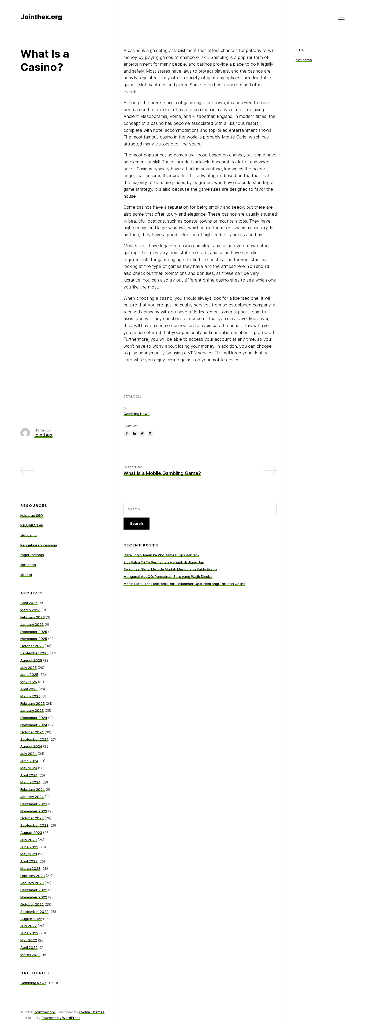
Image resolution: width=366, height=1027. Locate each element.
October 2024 (32, 732)
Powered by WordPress (61, 1017)
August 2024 (31, 746)
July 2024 (28, 753)
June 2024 (29, 761)
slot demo (304, 60)
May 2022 (28, 940)
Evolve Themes (91, 1012)
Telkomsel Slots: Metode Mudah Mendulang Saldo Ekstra (170, 569)
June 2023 (29, 847)
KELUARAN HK (31, 525)
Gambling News (137, 413)
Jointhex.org (44, 1012)
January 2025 (32, 710)
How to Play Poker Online (76, 473)
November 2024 (33, 725)
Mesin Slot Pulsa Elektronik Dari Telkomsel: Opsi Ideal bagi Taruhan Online (184, 584)
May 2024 (28, 768)
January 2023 (32, 883)
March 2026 (30, 610)
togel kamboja (32, 555)
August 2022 (31, 919)
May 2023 (28, 854)
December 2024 (33, 717)
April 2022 (29, 947)
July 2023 (28, 840)
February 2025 (32, 703)
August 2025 (31, 660)
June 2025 (29, 674)
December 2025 (33, 631)
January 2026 (32, 624)
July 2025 (28, 667)
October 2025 (32, 646)
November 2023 (33, 811)
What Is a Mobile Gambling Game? (162, 473)
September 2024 (34, 739)
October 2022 (32, 904)
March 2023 (30, 868)
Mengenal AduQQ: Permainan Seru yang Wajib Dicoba (168, 576)
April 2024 (29, 775)
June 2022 (29, 933)
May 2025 (28, 682)
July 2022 (28, 926)
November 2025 (33, 638)
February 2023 (32, 876)
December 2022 (33, 890)
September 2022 (34, 911)
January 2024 (32, 796)
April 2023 (29, 861)
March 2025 (30, 696)
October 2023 (32, 818)
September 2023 (34, 825)
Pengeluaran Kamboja (38, 545)
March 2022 (30, 955)
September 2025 (34, 653)
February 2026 (32, 617)
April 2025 (29, 689)
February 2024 (32, 789)
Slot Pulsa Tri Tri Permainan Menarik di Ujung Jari (164, 562)
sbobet (26, 574)
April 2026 (29, 603)
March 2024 (30, 782)
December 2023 (33, 804)
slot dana (28, 565)
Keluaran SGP (31, 515)
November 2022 (33, 897)
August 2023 (31, 832)
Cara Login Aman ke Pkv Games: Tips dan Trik (161, 555)
